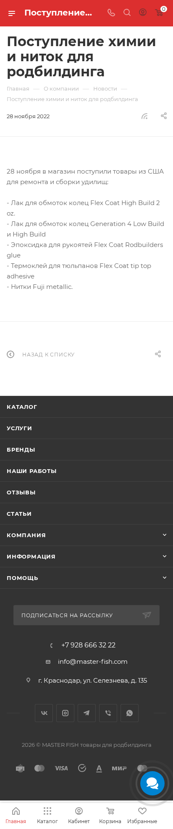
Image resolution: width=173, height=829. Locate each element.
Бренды (21, 449)
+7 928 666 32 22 (88, 645)
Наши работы (32, 471)
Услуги (19, 428)
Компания (26, 535)
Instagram (65, 713)
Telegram (87, 713)
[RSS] (144, 116)
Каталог (22, 406)
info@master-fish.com (93, 661)
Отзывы (21, 492)
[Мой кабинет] (143, 13)
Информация (31, 556)
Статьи (19, 513)
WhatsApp (130, 713)
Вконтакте (44, 713)
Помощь (22, 577)
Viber (108, 713)
